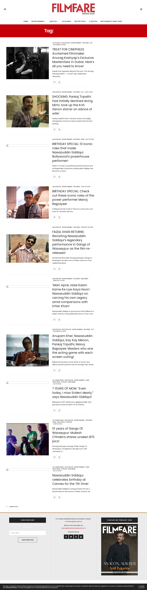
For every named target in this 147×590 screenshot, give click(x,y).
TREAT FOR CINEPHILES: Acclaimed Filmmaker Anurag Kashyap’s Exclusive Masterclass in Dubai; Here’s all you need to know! (73, 57)
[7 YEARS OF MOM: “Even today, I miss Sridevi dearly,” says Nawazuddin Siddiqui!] (27, 396)
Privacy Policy (11, 587)
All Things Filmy (58, 380)
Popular (64, 382)
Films (82, 139)
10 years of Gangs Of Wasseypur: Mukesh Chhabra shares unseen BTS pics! (73, 434)
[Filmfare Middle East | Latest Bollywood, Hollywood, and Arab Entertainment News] (73, 9)
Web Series (84, 279)
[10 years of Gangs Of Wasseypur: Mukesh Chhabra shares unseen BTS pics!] (27, 439)
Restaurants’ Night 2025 (111, 21)
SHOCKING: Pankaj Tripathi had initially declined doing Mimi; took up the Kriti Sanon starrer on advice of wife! (72, 105)
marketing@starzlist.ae (73, 521)
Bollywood (66, 43)
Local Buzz (66, 21)
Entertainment (37, 21)
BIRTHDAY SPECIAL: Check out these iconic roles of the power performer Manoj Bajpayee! (73, 197)
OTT (91, 43)
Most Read (56, 382)
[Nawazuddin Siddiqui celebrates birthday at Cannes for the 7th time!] (27, 482)
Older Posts (13, 506)
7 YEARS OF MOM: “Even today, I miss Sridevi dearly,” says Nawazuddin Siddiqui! (72, 392)
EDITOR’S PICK (80, 21)
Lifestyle (53, 21)
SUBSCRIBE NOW (28, 540)
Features (85, 43)
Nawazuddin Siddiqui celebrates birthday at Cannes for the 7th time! (70, 479)
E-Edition (93, 21)
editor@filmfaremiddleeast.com (73, 528)
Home (25, 21)
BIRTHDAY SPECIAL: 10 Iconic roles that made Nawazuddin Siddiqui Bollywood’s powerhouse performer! (72, 152)
